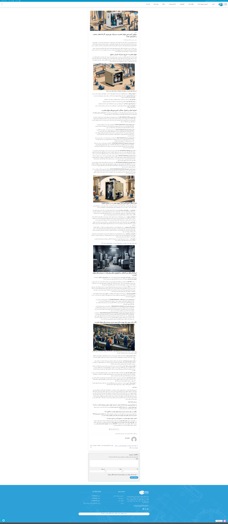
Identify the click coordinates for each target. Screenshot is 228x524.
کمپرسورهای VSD (130, 302)
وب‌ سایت (103, 469)
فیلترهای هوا (127, 163)
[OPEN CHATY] (224, 521)
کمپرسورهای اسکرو (130, 129)
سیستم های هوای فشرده (111, 286)
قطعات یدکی (191, 4)
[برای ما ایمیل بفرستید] (148, 509)
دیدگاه (137, 458)
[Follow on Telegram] (143, 509)
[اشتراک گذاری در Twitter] (116, 429)
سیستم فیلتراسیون (122, 165)
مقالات (163, 4)
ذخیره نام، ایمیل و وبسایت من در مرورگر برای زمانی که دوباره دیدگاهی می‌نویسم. (122, 474)
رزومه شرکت (156, 4)
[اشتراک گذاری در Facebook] (118, 429)
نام (137, 469)
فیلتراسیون (182, 4)
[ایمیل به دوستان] (114, 429)
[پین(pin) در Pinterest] (112, 429)
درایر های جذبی (118, 158)
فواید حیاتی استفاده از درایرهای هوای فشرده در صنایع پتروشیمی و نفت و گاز (116, 243)
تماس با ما (148, 4)
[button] (2, 4)
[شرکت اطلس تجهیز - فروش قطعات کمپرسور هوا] (222, 4)
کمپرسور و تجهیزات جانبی (203, 4)
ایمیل (120, 469)
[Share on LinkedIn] (110, 429)
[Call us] (145, 509)
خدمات (213, 4)
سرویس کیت (121, 498)
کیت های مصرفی (172, 4)
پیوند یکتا (122, 433)
